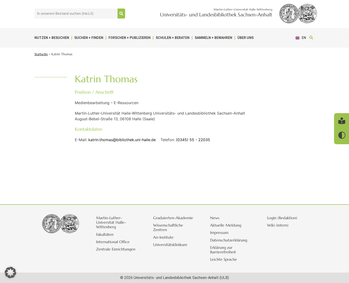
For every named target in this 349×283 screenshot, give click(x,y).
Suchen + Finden (88, 38)
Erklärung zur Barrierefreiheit (223, 249)
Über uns (245, 38)
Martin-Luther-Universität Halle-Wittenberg (111, 222)
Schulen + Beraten (172, 38)
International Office (113, 241)
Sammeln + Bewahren (213, 38)
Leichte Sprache (223, 259)
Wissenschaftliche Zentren (168, 227)
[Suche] (121, 14)
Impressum (219, 232)
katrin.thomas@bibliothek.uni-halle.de (122, 139)
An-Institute (163, 237)
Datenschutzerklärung (228, 240)
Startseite (41, 54)
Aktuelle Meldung (225, 225)
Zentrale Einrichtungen (115, 249)
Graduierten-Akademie (173, 217)
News (214, 217)
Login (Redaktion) (282, 217)
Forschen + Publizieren (129, 38)
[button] (311, 38)
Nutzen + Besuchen (51, 38)
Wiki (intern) (277, 225)
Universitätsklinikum (170, 244)
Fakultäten (104, 234)
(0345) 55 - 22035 (193, 139)
